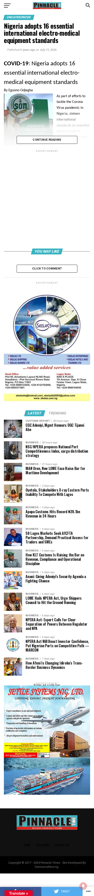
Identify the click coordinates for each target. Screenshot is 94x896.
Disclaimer (42, 845)
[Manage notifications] (83, 886)
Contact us (62, 845)
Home (27, 845)
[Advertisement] (47, 200)
